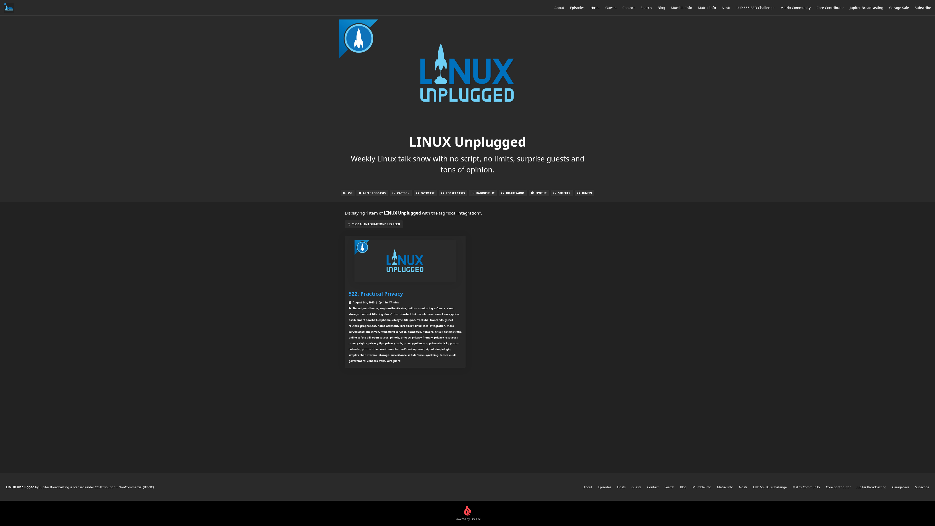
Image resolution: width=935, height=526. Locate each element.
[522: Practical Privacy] (405, 261)
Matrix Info (707, 7)
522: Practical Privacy (376, 293)
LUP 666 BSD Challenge (756, 7)
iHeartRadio (515, 193)
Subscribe (923, 7)
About (559, 7)
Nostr (726, 7)
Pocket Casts (455, 193)
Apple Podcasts (374, 193)
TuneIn (587, 193)
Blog (661, 7)
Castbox (403, 193)
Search (646, 7)
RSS (349, 193)
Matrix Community (795, 7)
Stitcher (564, 193)
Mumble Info (681, 7)
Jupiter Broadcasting (866, 7)
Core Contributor (830, 7)
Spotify (541, 193)
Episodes (577, 7)
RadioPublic (485, 193)
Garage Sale (899, 7)
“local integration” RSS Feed (376, 224)
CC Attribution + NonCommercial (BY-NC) (124, 487)
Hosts (594, 7)
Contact (628, 7)
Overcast (427, 193)
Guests (611, 7)
